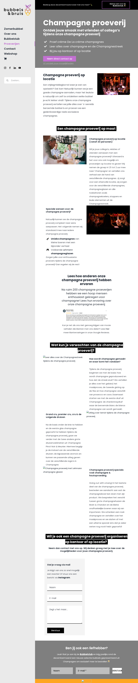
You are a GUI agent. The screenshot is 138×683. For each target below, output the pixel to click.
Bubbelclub (86, 654)
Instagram (64, 577)
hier (107, 328)
